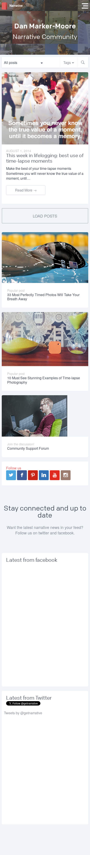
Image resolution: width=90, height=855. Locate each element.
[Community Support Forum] (34, 415)
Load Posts (45, 216)
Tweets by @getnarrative (23, 712)
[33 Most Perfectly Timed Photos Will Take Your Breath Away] (45, 257)
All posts (10, 62)
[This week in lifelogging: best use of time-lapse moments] (45, 107)
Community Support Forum (28, 448)
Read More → (26, 190)
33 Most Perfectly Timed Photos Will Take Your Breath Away (43, 296)
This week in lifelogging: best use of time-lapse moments (45, 158)
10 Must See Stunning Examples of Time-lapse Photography (43, 379)
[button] (82, 62)
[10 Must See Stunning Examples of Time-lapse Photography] (45, 338)
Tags (67, 62)
